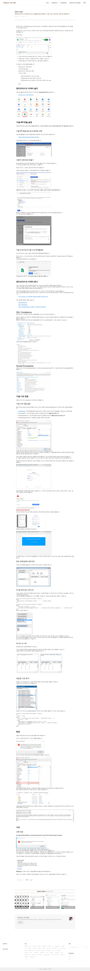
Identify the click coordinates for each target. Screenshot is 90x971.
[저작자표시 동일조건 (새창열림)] (31, 880)
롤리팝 (26, 946)
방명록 (84, 2)
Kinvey (26, 956)
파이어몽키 (42, 952)
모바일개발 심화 (63, 2)
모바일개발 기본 (54, 2)
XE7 (62, 952)
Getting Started (22, 302)
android (38, 950)
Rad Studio (47, 954)
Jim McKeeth (57, 946)
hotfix (33, 954)
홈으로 (47, 2)
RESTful (63, 954)
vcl (52, 954)
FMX (63, 946)
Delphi (26, 952)
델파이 (29, 948)
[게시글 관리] (22, 880)
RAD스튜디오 (55, 948)
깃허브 (34, 946)
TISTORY (45, 969)
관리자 (50, 969)
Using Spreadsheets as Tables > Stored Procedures (32, 307)
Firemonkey (62, 948)
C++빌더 (34, 948)
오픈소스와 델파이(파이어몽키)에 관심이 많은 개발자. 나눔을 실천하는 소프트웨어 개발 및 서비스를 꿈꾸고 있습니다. (39, 919)
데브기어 (52, 952)
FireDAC (49, 950)
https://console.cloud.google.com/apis (28, 137)
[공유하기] (20, 880)
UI (25, 948)
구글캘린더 (36, 952)
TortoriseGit (40, 954)
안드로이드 (45, 946)
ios (47, 952)
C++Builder (58, 950)
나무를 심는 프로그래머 (9, 3)
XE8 (26, 950)
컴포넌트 (57, 952)
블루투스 (50, 946)
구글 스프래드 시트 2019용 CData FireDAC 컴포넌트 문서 (33, 296)
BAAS (40, 948)
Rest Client (27, 954)
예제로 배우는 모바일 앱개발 (74, 2)
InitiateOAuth (21, 411)
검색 (85, 947)
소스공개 (48, 948)
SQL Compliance (22, 304)
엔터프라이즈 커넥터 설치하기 (26, 95)
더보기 (26, 959)
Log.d (39, 946)
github (43, 950)
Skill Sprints (33, 956)
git (30, 946)
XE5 (31, 952)
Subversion (31, 950)
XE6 (44, 948)
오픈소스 (57, 954)
